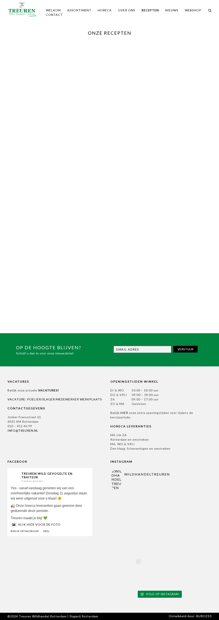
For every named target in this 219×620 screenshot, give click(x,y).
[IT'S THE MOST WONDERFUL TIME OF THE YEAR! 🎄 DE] (127, 509)
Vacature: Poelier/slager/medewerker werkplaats (54, 399)
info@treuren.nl (22, 430)
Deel (46, 531)
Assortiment (79, 10)
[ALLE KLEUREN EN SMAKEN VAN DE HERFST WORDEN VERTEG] (159, 572)
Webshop (193, 10)
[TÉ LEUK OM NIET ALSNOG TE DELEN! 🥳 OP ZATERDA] (127, 572)
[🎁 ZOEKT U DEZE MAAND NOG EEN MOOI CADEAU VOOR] (159, 541)
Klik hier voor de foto (39, 524)
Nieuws (171, 10)
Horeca (105, 10)
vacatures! (48, 390)
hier (124, 413)
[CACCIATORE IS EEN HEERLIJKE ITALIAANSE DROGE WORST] (191, 572)
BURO (204, 616)
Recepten (150, 10)
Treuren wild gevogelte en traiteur (47, 475)
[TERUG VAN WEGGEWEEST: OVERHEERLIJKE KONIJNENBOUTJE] (127, 541)
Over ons (126, 10)
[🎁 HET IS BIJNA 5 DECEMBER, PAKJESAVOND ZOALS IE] (159, 509)
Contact (54, 14)
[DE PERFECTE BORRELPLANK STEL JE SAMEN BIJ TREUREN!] (191, 541)
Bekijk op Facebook (25, 531)
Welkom (53, 10)
